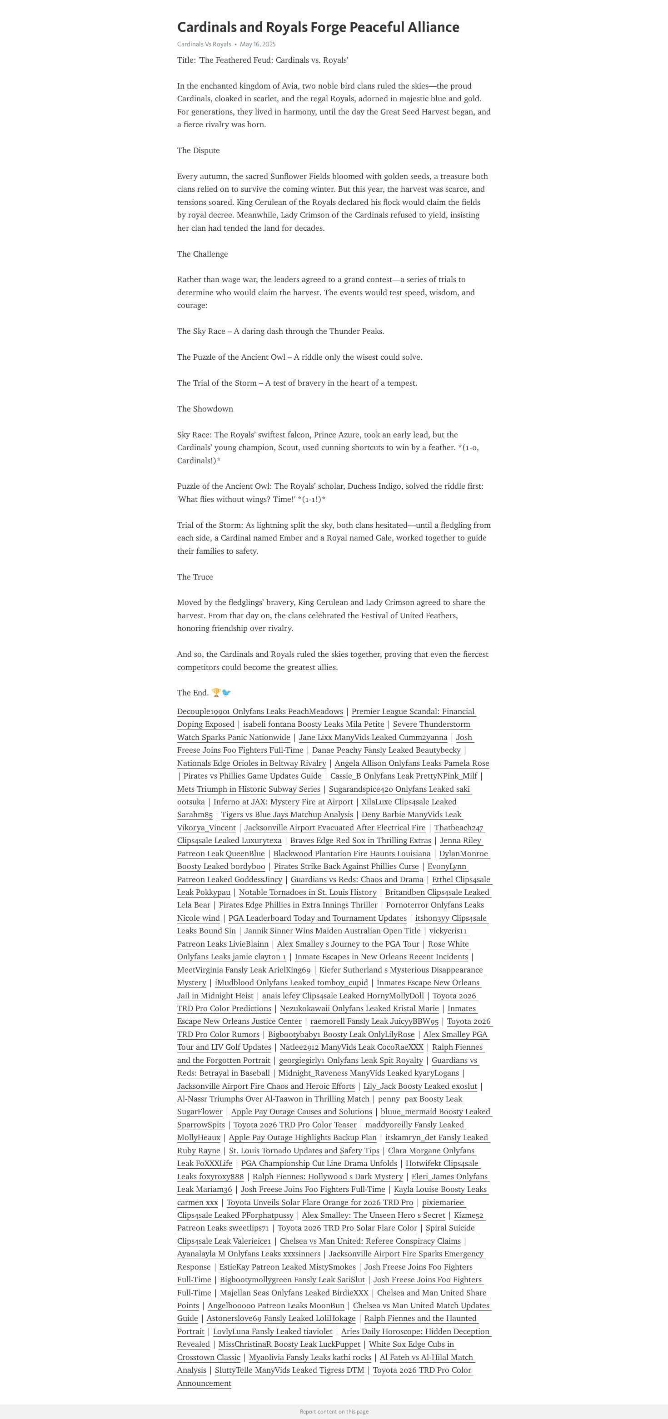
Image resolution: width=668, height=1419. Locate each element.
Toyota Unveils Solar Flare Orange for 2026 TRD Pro (320, 1202)
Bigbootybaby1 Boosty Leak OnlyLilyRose (341, 1034)
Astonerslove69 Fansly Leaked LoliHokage (281, 1318)
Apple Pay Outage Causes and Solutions (301, 1111)
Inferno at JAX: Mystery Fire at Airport (283, 802)
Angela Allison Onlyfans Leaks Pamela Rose (412, 763)
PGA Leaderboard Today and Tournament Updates (318, 918)
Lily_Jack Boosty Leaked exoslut (420, 1086)
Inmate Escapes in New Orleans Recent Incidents (381, 957)
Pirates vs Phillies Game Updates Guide (253, 776)
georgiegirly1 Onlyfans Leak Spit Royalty (351, 1060)
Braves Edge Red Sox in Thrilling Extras (360, 840)
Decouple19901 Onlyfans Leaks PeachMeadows (260, 711)
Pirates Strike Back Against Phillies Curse (346, 866)
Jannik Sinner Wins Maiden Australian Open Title (332, 931)
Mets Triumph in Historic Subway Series (248, 789)
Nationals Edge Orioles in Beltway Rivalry (251, 763)
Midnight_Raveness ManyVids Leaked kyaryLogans (369, 1073)
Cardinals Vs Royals (204, 44)
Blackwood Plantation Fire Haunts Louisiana (352, 853)
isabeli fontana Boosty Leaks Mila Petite (313, 724)
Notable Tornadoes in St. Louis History (308, 892)
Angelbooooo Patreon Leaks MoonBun (276, 1305)
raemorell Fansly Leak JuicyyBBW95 (374, 1021)
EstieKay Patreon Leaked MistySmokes (287, 1267)
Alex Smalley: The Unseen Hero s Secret (373, 1215)
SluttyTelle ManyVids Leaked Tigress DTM (289, 1370)
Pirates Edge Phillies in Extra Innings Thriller (298, 905)
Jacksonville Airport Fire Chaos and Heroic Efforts (266, 1086)
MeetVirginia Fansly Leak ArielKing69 (244, 970)
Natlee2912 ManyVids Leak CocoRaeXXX (352, 1047)
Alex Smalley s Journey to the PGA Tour (348, 944)
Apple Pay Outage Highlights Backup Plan (303, 1137)
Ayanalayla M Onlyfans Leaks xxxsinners (248, 1254)
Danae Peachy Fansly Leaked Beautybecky (386, 750)
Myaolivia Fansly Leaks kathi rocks (310, 1357)
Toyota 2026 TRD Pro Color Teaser (295, 1125)
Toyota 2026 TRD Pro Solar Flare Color (347, 1228)
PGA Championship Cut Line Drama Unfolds (319, 1163)
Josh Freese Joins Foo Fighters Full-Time (313, 1189)
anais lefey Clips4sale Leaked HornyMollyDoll (343, 996)
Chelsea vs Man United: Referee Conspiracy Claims (370, 1241)
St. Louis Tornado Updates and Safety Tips (304, 1151)
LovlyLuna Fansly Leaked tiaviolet (273, 1331)
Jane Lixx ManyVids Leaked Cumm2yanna (373, 737)
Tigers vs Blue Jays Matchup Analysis (287, 814)
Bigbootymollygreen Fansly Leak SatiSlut (292, 1280)
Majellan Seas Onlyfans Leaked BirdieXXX (294, 1293)
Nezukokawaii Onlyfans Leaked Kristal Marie (359, 1008)
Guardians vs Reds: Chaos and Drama (357, 879)
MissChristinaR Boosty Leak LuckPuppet (289, 1344)
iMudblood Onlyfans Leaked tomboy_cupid (291, 982)
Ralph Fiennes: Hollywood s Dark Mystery (328, 1176)
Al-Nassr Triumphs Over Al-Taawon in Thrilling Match (273, 1099)
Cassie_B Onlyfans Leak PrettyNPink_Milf (403, 776)
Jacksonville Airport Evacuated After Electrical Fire (335, 828)
